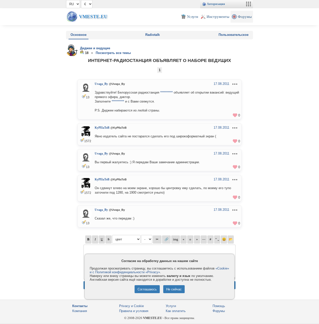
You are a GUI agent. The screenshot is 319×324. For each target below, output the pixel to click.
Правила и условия (133, 311)
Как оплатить (176, 311)
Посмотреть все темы (113, 53)
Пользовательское (233, 35)
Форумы (219, 311)
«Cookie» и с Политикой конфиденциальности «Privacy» (159, 270)
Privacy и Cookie (131, 306)
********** (166, 92)
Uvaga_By (101, 84)
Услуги (171, 306)
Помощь (219, 306)
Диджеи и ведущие (95, 48)
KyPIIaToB (102, 127)
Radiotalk (152, 35)
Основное (78, 35)
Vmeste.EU (93, 16)
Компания (79, 311)
